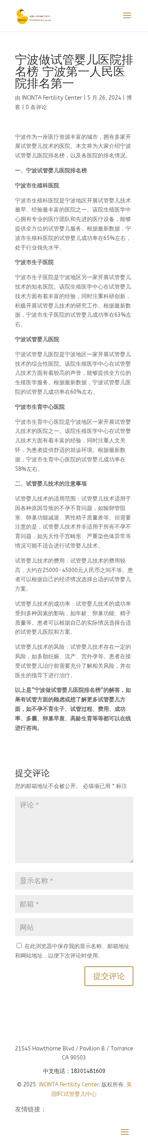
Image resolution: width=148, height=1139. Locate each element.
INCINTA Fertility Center (52, 97)
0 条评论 (36, 107)
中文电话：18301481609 (74, 1071)
